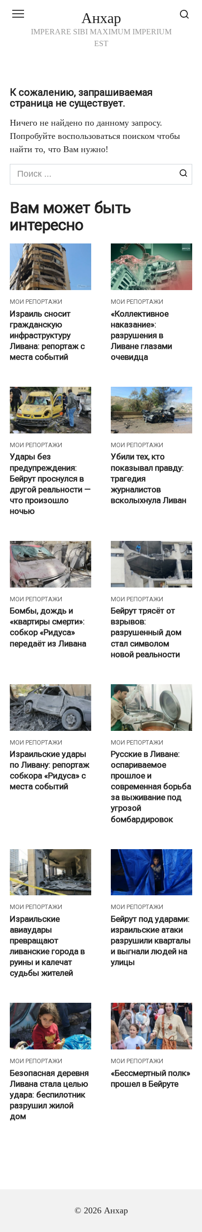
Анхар (101, 18)
